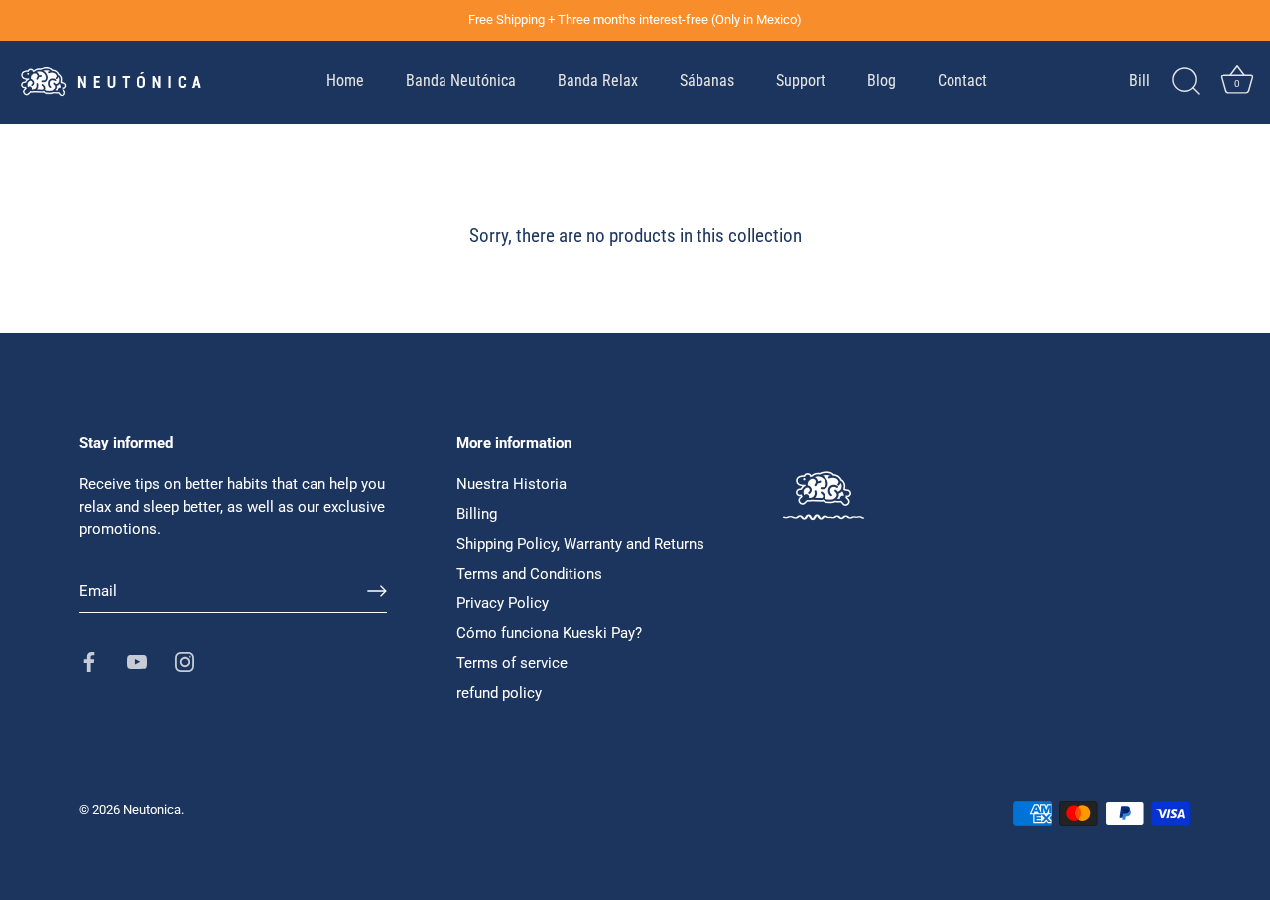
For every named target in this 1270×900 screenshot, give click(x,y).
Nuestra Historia (511, 484)
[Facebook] (89, 661)
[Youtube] (137, 661)
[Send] (377, 591)
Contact (962, 80)
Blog (881, 80)
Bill (1139, 80)
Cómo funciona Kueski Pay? (549, 633)
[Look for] (1185, 82)
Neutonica (152, 809)
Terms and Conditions (529, 573)
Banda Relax (598, 80)
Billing (476, 514)
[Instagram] (184, 661)
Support (801, 80)
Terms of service (512, 663)
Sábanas (707, 80)
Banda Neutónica (461, 80)
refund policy (499, 693)
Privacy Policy (502, 603)
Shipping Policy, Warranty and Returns (580, 544)
